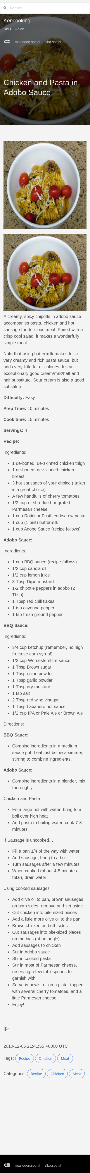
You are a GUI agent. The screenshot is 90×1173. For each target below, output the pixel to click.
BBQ (7, 29)
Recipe (24, 1058)
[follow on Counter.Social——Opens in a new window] (8, 40)
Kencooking (16, 20)
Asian (19, 29)
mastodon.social (28, 42)
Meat (65, 1058)
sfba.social (53, 42)
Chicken (45, 1058)
